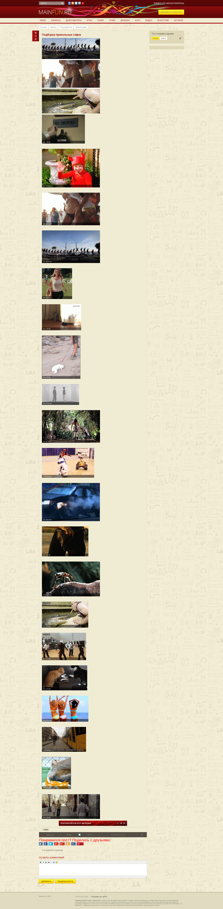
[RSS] (72, 4)
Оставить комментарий (51, 857)
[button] (40, 862)
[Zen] (82, 4)
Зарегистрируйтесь (175, 3)
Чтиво (112, 20)
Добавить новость (171, 12)
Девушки (125, 20)
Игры (89, 20)
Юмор (43, 20)
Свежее (53, 27)
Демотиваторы (74, 20)
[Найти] (62, 3)
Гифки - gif (50, 835)
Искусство (163, 20)
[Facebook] (69, 4)
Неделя (163, 38)
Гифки (100, 20)
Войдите (158, 3)
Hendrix (89, 834)
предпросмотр (65, 881)
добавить (46, 881)
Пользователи (66, 27)
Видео (148, 20)
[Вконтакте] (79, 4)
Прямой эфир (81, 27)
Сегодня (155, 38)
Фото (137, 20)
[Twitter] (76, 4)
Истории (178, 20)
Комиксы (56, 20)
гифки (46, 829)
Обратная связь (82, 897)
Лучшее (43, 27)
